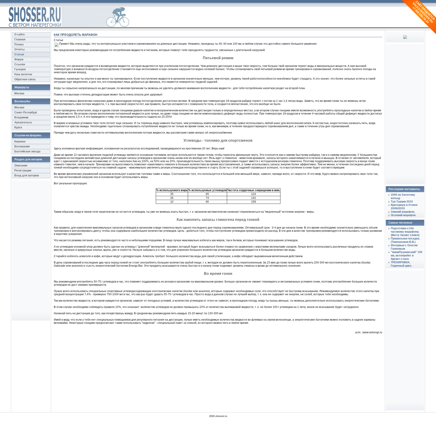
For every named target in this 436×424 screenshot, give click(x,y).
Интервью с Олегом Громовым (404, 247)
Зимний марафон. (403, 211)
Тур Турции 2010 (402, 201)
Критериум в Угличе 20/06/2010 (404, 206)
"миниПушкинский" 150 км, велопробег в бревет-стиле (406, 256)
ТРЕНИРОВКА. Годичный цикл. (401, 264)
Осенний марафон (403, 215)
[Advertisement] (30, 252)
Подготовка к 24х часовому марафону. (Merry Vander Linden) (405, 232)
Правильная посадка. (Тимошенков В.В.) (405, 240)
